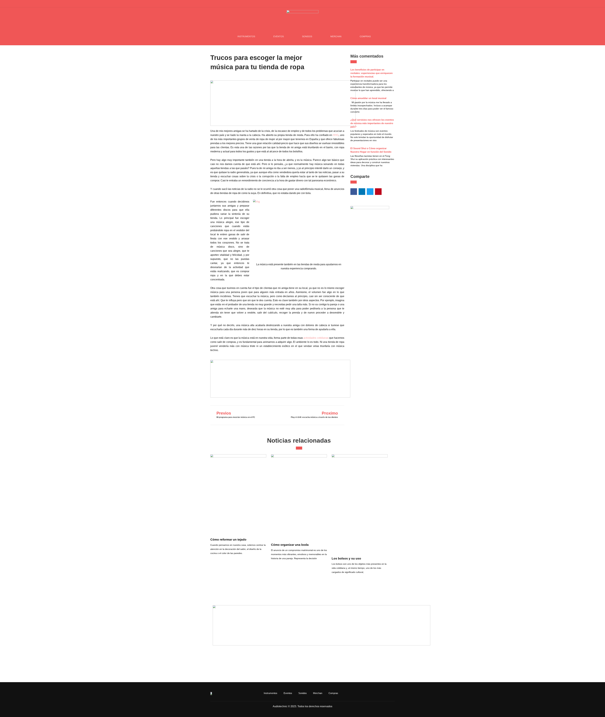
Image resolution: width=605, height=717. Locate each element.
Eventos (278, 36)
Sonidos (307, 36)
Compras (365, 36)
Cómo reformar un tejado (228, 539)
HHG (336, 135)
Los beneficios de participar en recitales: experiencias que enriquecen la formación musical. (371, 73)
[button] (393, 4)
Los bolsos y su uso (346, 558)
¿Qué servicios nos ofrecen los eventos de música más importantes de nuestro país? (372, 123)
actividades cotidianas (315, 338)
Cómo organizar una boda (290, 544)
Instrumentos (246, 36)
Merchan (335, 36)
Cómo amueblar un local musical (368, 98)
